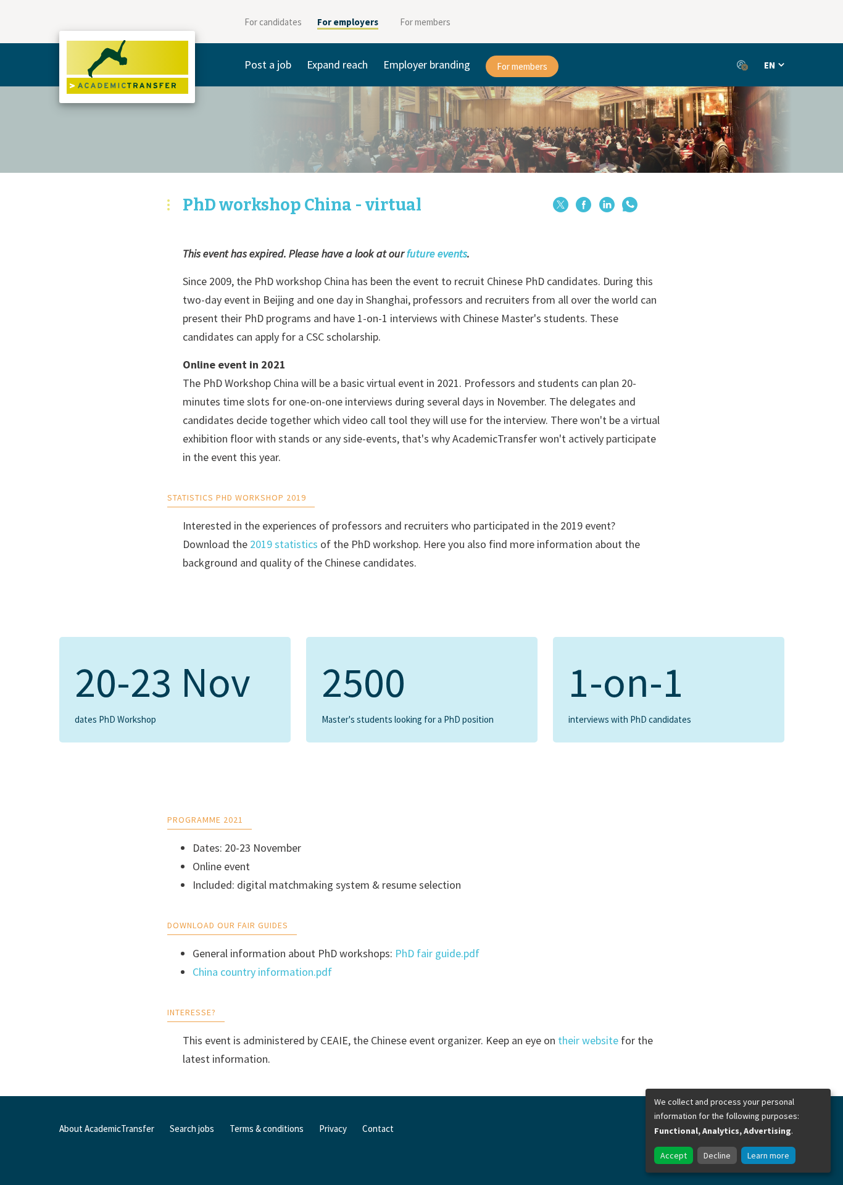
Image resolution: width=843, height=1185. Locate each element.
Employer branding (426, 64)
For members (425, 22)
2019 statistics (284, 544)
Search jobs (192, 1128)
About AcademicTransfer (106, 1128)
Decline (717, 1155)
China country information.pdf (262, 972)
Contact (378, 1128)
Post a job (267, 64)
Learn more (768, 1155)
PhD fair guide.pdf (437, 953)
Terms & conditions (267, 1128)
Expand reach (337, 64)
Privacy (333, 1128)
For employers (347, 22)
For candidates (273, 22)
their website (588, 1040)
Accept (673, 1155)
